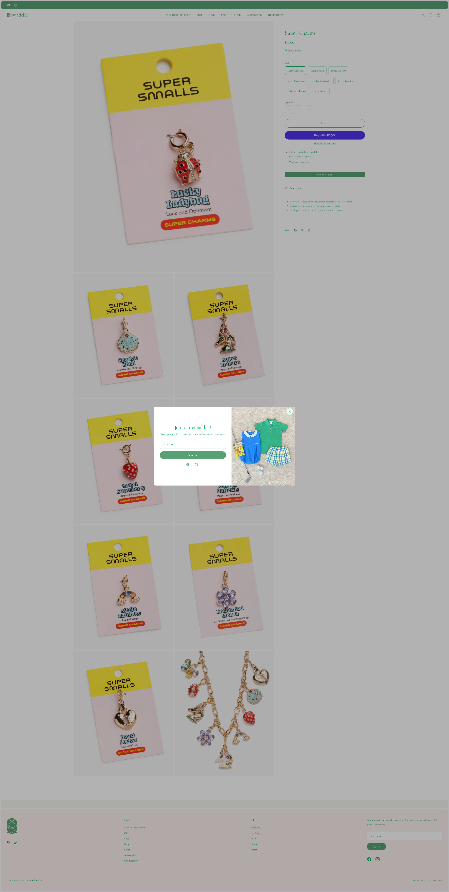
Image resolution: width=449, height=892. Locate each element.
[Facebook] (187, 465)
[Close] (290, 411)
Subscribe (193, 455)
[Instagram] (196, 465)
